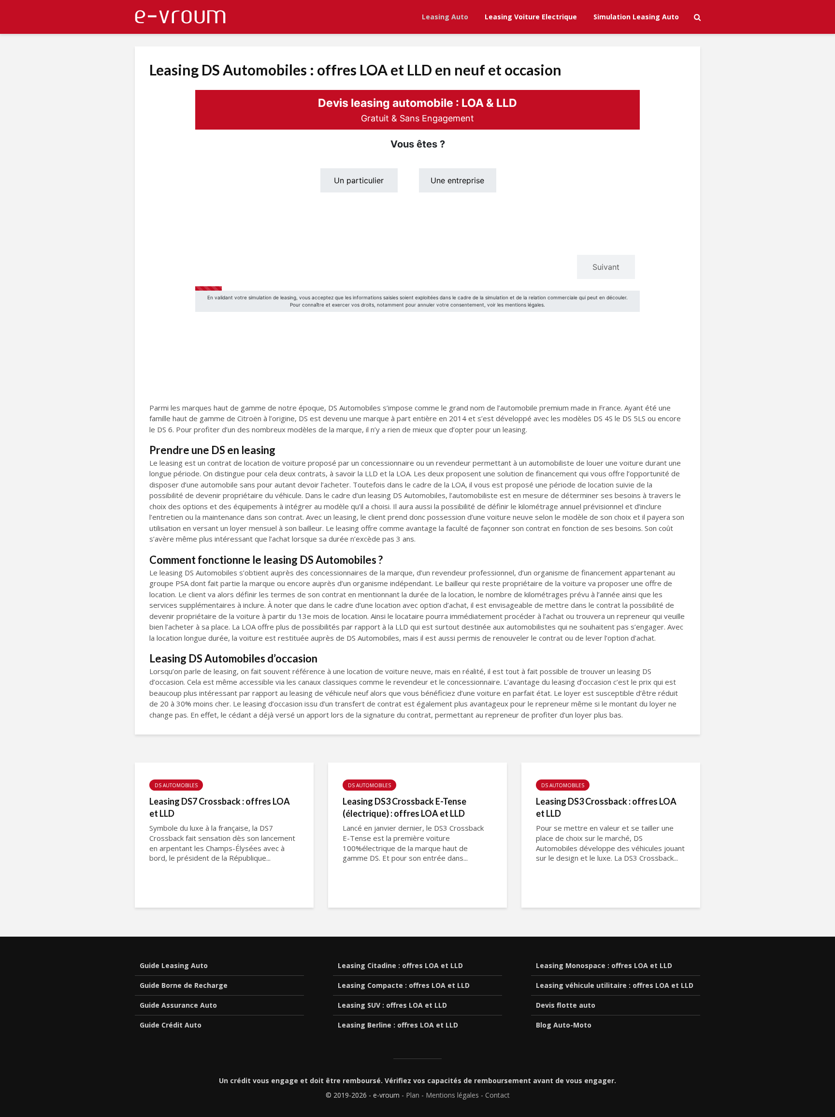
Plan (412, 1095)
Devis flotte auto (565, 1005)
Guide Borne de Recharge (184, 985)
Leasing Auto (445, 16)
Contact (497, 1095)
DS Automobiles (176, 785)
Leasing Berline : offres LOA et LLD (398, 1024)
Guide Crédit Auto (171, 1024)
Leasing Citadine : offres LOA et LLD (400, 965)
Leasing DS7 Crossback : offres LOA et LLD (219, 807)
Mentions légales (452, 1095)
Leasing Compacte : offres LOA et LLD (404, 985)
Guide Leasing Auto (174, 965)
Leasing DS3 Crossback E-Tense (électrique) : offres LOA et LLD (404, 807)
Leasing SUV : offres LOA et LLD (392, 1005)
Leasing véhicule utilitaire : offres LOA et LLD (614, 985)
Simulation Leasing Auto (636, 16)
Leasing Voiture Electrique (531, 16)
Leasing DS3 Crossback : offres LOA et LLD (606, 807)
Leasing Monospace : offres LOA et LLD (604, 965)
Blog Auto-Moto (563, 1024)
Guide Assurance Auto (178, 1005)
